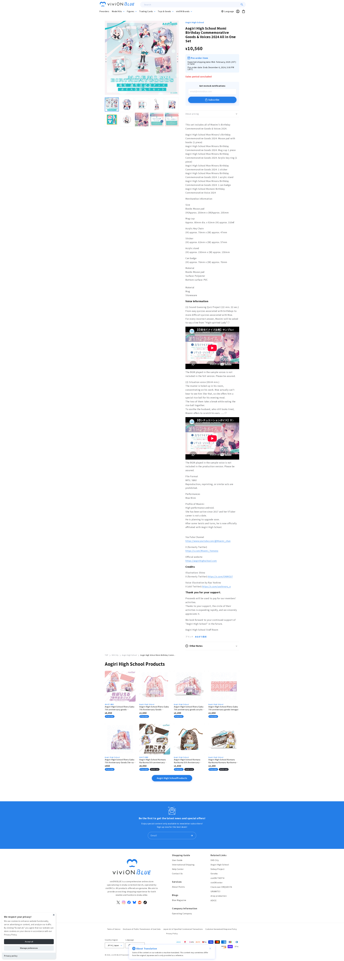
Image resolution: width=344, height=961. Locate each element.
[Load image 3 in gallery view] (142, 104)
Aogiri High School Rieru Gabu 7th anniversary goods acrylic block (188, 708)
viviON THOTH (217, 878)
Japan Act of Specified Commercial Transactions (183, 929)
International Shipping (183, 864)
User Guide (177, 860)
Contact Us (177, 873)
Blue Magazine (179, 900)
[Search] (242, 4)
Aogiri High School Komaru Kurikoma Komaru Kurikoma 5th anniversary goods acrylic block (222, 761)
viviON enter (217, 882)
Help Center (178, 869)
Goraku (214, 873)
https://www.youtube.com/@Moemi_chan (208, 541)
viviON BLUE (116, 955)
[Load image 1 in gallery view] (112, 104)
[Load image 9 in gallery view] (157, 120)
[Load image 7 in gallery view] (127, 120)
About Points (178, 886)
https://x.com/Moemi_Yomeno (201, 550)
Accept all (29, 942)
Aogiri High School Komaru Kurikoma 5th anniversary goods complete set (152, 761)
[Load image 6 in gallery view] (112, 120)
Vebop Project (217, 869)
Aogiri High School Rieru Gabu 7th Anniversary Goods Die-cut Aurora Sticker (120, 761)
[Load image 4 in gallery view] (157, 104)
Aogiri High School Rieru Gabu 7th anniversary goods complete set (119, 708)
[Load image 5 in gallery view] (172, 104)
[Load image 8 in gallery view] (142, 120)
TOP (106, 655)
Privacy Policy (172, 933)
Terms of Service (113, 929)
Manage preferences (29, 948)
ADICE (213, 900)
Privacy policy (10, 955)
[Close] (54, 915)
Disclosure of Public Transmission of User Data (142, 929)
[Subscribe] (192, 835)
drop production (219, 895)
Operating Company (182, 913)
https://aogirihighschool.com (201, 560)
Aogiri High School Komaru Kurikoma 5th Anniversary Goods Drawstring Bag (187, 761)
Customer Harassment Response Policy (221, 929)
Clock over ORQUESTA (221, 887)
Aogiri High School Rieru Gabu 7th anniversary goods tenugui (223, 708)
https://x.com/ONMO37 (220, 576)
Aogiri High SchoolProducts (172, 778)
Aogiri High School (194, 22)
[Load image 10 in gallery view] (172, 120)
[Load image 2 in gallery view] (127, 104)
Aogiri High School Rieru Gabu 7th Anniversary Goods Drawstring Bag (154, 708)
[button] (118, 11)
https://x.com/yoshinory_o (216, 586)
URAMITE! (215, 891)
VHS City (115, 655)
